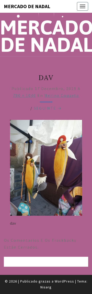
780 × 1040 (24, 95)
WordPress (64, 281)
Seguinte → (48, 108)
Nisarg (46, 287)
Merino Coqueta (61, 95)
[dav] (46, 169)
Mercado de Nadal (27, 6)
